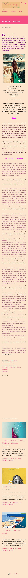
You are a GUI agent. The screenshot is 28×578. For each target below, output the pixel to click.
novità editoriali (7, 367)
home (11, 363)
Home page (4, 11)
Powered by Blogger (15, 574)
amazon (10, 360)
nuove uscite (16, 367)
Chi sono (13, 11)
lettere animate (6, 365)
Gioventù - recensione (9, 487)
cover (15, 360)
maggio (14, 365)
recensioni (5, 369)
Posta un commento (15, 458)
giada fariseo (6, 363)
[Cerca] (22, 3)
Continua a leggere (7, 460)
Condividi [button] (5, 371)
